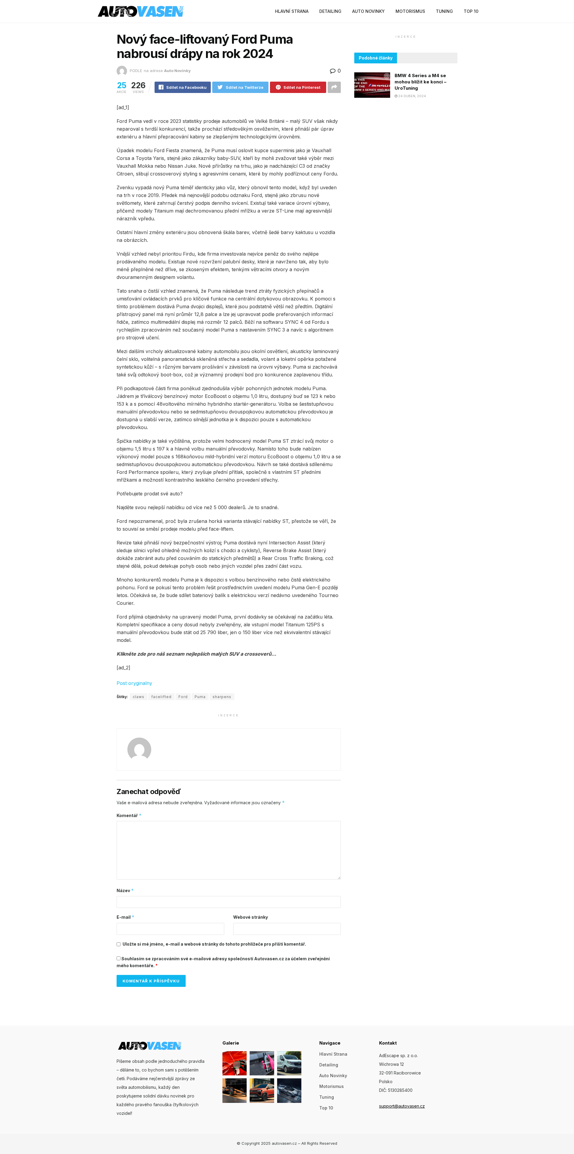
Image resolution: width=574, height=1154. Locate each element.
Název (125, 890)
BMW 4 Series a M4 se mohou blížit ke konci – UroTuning (420, 82)
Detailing (330, 11)
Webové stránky (250, 917)
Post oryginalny (134, 683)
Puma (200, 696)
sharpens (222, 696)
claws (138, 696)
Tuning (444, 11)
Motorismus (410, 11)
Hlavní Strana (292, 11)
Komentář (129, 815)
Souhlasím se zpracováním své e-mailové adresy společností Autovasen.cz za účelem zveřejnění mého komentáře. (223, 962)
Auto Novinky (368, 11)
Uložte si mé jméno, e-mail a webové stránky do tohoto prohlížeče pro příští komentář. (214, 944)
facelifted (161, 696)
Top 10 (471, 11)
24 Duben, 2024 (411, 96)
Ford (183, 696)
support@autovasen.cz (402, 1106)
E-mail (126, 917)
